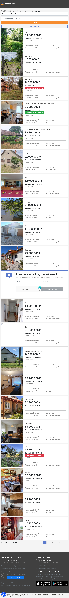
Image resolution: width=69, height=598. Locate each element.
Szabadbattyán (30, 56)
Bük (26, 178)
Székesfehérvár (30, 226)
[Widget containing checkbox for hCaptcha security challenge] (29, 289)
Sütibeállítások (20, 596)
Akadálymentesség (6, 596)
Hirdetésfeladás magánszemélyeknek (13, 568)
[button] (4, 594)
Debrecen (28, 375)
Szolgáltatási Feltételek (27, 594)
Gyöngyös (28, 202)
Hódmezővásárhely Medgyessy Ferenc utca (39, 104)
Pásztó (27, 303)
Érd (26, 32)
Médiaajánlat (45, 594)
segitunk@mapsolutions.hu (16, 574)
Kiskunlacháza (29, 399)
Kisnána (27, 154)
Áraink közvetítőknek (43, 566)
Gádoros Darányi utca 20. (33, 351)
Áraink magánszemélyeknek (10, 566)
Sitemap (14, 596)
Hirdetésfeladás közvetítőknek (46, 568)
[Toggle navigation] (65, 4)
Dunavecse (28, 250)
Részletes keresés (34, 27)
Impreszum (18, 594)
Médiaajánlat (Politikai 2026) (56, 594)
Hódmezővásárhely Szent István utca (37, 129)
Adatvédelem (37, 594)
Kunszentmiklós (30, 423)
